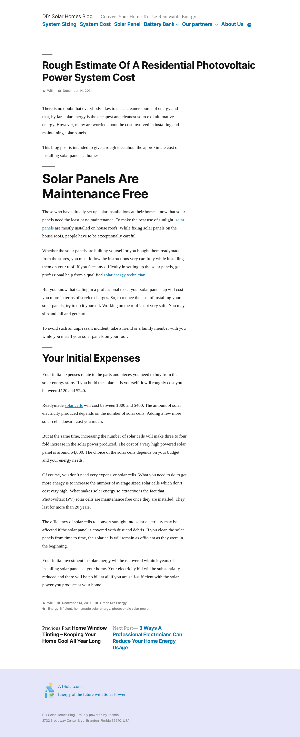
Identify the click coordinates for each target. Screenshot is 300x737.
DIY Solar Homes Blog (67, 16)
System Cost (95, 24)
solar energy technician (124, 275)
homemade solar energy (92, 609)
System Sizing (59, 24)
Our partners (197, 24)
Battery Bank (159, 24)
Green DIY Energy (113, 603)
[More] (249, 24)
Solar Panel (127, 24)
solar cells (74, 405)
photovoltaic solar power (131, 609)
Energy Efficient (60, 609)
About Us (232, 24)
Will (50, 91)
